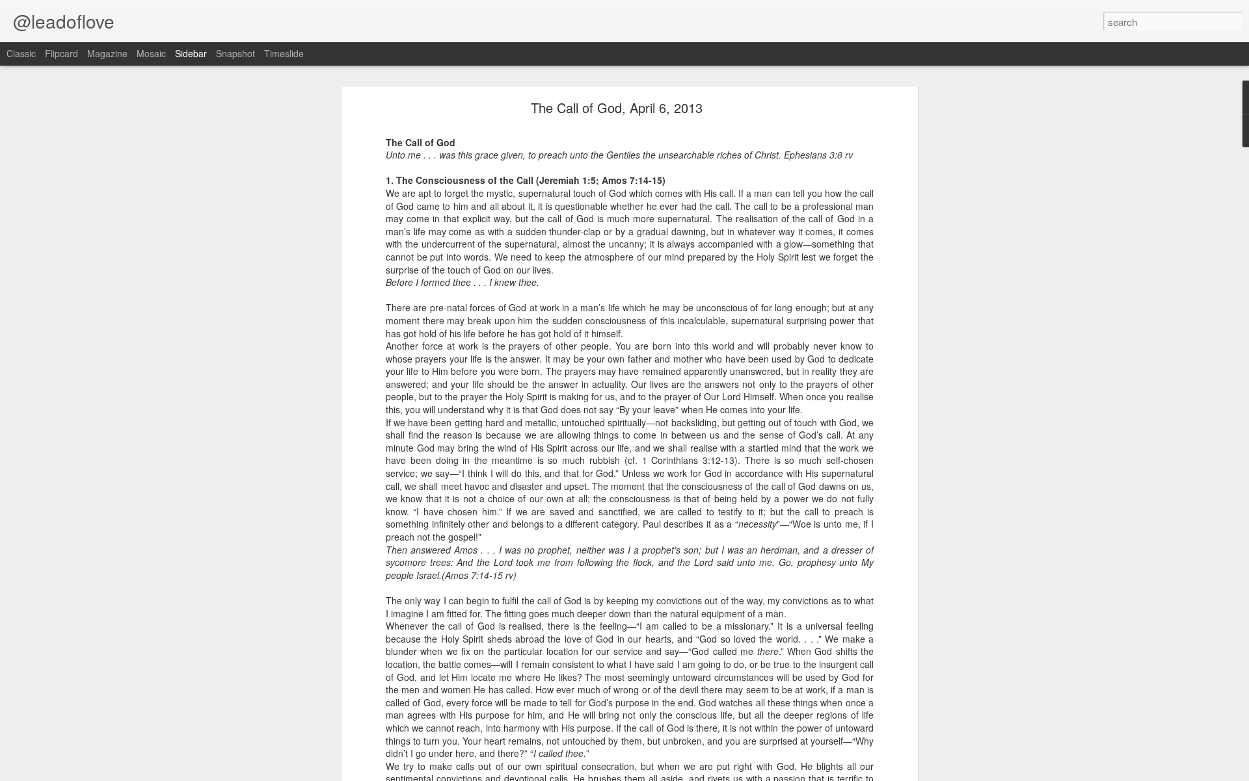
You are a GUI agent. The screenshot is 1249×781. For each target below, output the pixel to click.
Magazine (107, 53)
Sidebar (191, 53)
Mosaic (151, 53)
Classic (21, 53)
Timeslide (284, 53)
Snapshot (235, 53)
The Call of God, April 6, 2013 (617, 107)
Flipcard (61, 53)
